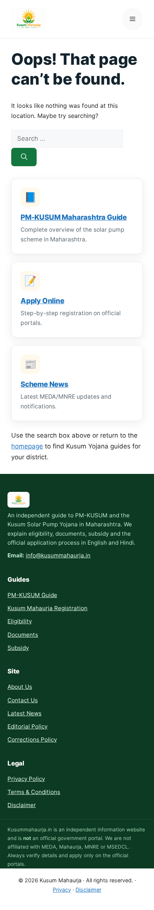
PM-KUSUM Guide (32, 595)
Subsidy (18, 647)
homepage (27, 446)
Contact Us (22, 700)
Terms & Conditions (33, 791)
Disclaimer (21, 805)
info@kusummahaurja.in (58, 555)
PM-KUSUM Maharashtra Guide (74, 217)
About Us (19, 686)
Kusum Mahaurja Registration (47, 608)
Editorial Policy (27, 726)
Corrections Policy (32, 739)
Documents (22, 634)
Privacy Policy (26, 778)
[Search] (24, 157)
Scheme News (44, 384)
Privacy (62, 889)
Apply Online (42, 300)
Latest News (24, 713)
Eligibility (19, 621)
